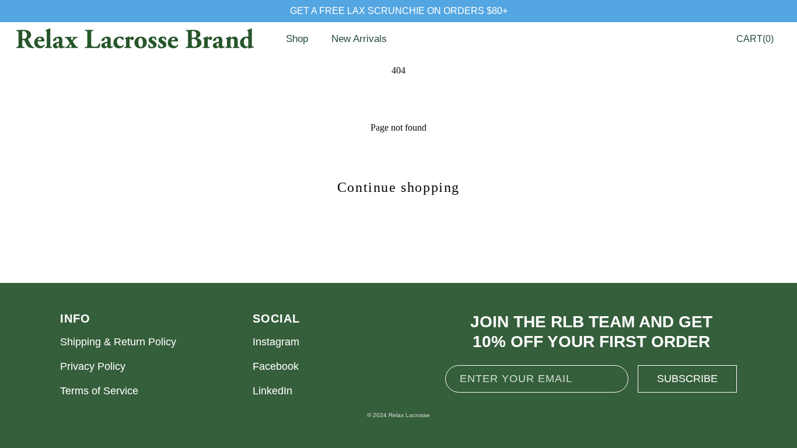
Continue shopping (398, 187)
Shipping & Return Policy (118, 342)
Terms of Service (99, 391)
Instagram (276, 342)
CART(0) (755, 39)
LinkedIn (272, 391)
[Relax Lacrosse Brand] (134, 39)
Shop (297, 38)
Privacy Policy (92, 366)
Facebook (276, 366)
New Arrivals (359, 38)
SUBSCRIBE (687, 378)
